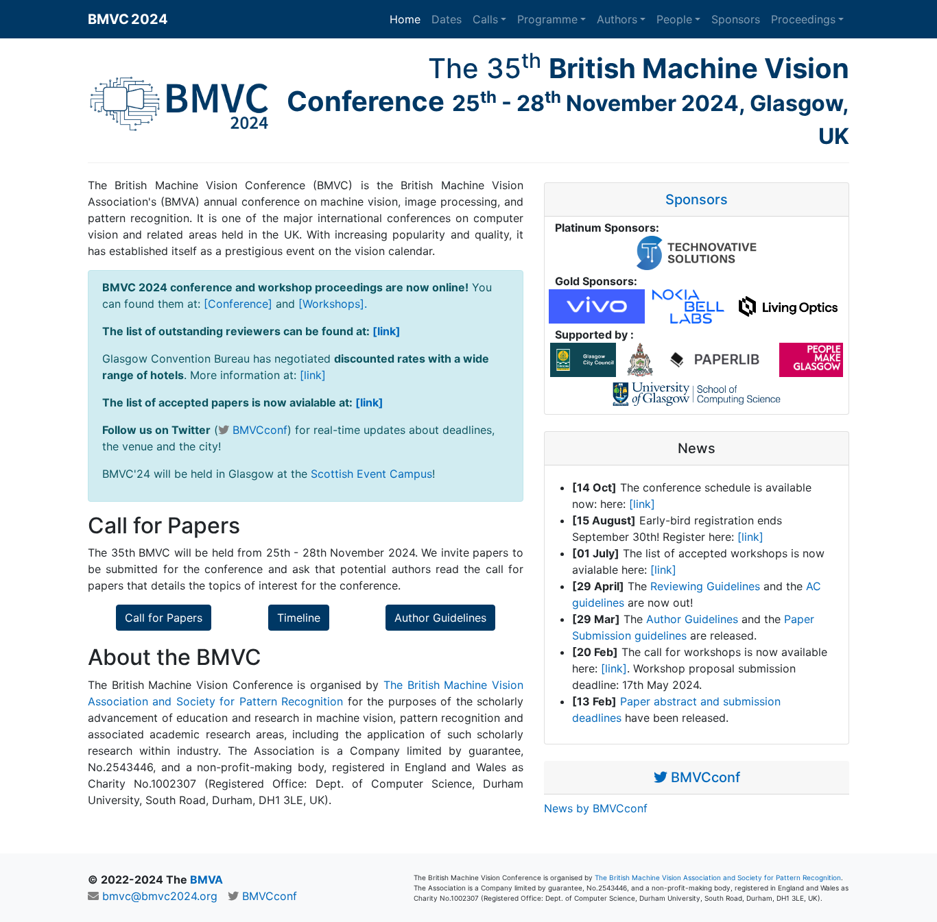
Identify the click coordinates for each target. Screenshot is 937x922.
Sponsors (735, 19)
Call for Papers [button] (163, 617)
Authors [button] (617, 19)
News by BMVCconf (596, 808)
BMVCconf (260, 430)
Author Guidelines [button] (440, 617)
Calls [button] (485, 19)
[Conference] (238, 304)
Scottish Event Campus (371, 474)
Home (405, 19)
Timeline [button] (298, 617)
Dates (446, 19)
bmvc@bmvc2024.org (159, 896)
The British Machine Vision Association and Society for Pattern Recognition (718, 877)
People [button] (674, 19)
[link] (386, 331)
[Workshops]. (332, 304)
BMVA (206, 879)
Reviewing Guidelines (705, 586)
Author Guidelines (692, 619)
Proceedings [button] (803, 19)
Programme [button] (547, 19)
